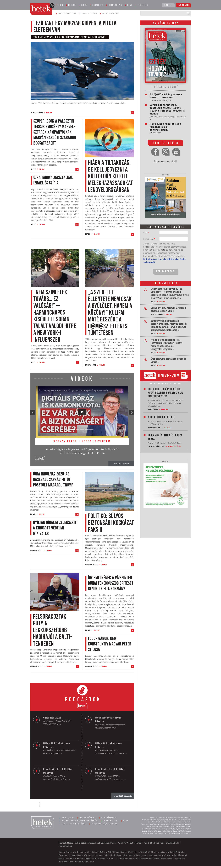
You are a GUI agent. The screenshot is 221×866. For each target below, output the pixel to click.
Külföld (167, 427)
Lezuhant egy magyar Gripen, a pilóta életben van (168, 309)
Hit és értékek (174, 446)
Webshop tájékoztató (104, 823)
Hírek (60, 5)
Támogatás (184, 5)
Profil (168, 5)
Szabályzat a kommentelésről (79, 820)
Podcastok (97, 5)
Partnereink (110, 820)
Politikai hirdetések (74, 823)
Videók (84, 5)
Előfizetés (143, 5)
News (129, 5)
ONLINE (49, 112)
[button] (32, 412)
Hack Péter (153, 409)
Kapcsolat (68, 817)
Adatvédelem (109, 817)
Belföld (164, 409)
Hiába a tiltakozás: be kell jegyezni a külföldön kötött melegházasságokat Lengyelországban (166, 344)
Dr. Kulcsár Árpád (156, 446)
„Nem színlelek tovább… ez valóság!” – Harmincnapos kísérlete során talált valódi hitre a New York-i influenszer (170, 293)
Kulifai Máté (90, 365)
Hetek (33, 169)
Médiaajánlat (87, 817)
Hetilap (72, 5)
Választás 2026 (52, 717)
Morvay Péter (37, 112)
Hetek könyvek (115, 5)
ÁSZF (125, 820)
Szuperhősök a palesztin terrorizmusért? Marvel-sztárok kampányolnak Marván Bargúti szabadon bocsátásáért (169, 325)
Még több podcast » (123, 796)
